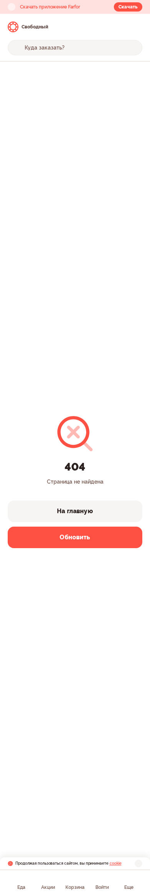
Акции (48, 887)
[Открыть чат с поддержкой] (135, 27)
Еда (21, 887)
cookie (116, 863)
